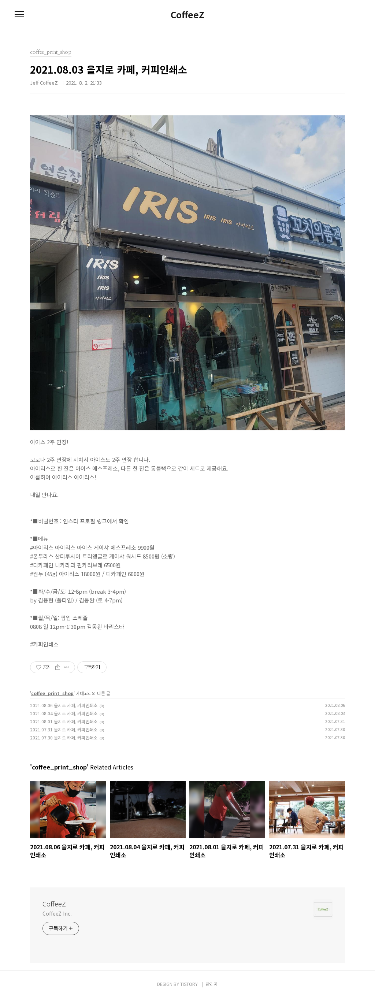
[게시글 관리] (66, 667)
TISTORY (189, 984)
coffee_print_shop (52, 693)
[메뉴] (19, 14)
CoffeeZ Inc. (57, 913)
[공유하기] (57, 667)
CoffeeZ (187, 14)
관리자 (212, 984)
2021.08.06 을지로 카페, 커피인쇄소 (63, 705)
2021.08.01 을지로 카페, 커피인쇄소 (63, 721)
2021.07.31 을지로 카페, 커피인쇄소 (63, 729)
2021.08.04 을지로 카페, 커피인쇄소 (63, 713)
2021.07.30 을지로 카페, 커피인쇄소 (63, 737)
